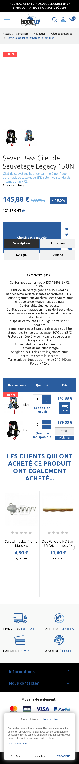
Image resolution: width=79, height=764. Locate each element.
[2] (17, 533)
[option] (21, 544)
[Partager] (67, 229)
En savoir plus (13, 185)
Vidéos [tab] (58, 255)
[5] (30, 533)
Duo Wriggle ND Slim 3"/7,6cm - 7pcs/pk (58, 543)
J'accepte (63, 756)
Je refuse (16, 756)
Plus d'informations (18, 743)
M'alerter (64, 437)
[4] (26, 533)
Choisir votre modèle (32, 237)
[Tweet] (67, 235)
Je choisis (39, 756)
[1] (12, 533)
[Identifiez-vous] (63, 19)
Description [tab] (21, 243)
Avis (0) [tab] (21, 255)
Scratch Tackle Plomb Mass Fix (21, 543)
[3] (21, 533)
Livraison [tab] (58, 243)
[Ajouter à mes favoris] (70, 248)
